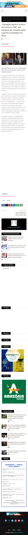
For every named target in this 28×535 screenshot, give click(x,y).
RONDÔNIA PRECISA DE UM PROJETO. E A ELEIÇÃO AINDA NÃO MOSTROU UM (17, 444)
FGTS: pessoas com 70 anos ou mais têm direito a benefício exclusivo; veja (17, 247)
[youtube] (19, 520)
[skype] (12, 520)
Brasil (10, 17)
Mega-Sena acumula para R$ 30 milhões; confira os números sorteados (16, 238)
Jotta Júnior (17, 227)
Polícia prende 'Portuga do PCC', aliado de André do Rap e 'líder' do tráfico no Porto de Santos (17, 255)
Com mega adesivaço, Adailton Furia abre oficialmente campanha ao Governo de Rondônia (17, 435)
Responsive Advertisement (7, 46)
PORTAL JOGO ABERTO (18, 532)
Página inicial (5, 17)
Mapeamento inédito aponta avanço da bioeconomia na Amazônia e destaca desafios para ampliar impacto (17, 417)
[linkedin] (22, 520)
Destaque (9, 200)
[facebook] (6, 520)
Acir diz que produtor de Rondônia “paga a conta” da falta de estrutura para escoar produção (17, 426)
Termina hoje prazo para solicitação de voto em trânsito (17, 451)
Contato (13, 530)
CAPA (9, 530)
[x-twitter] (9, 520)
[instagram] (16, 520)
